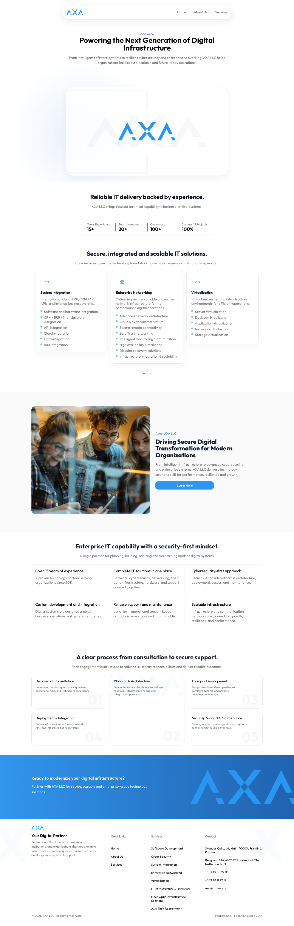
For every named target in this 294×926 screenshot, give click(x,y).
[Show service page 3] (150, 373)
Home (181, 12)
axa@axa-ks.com (216, 888)
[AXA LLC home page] (75, 12)
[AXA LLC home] (37, 827)
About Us (200, 12)
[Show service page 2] (147, 373)
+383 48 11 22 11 (215, 880)
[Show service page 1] (144, 373)
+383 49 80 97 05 (217, 872)
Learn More (185, 485)
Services (221, 12)
